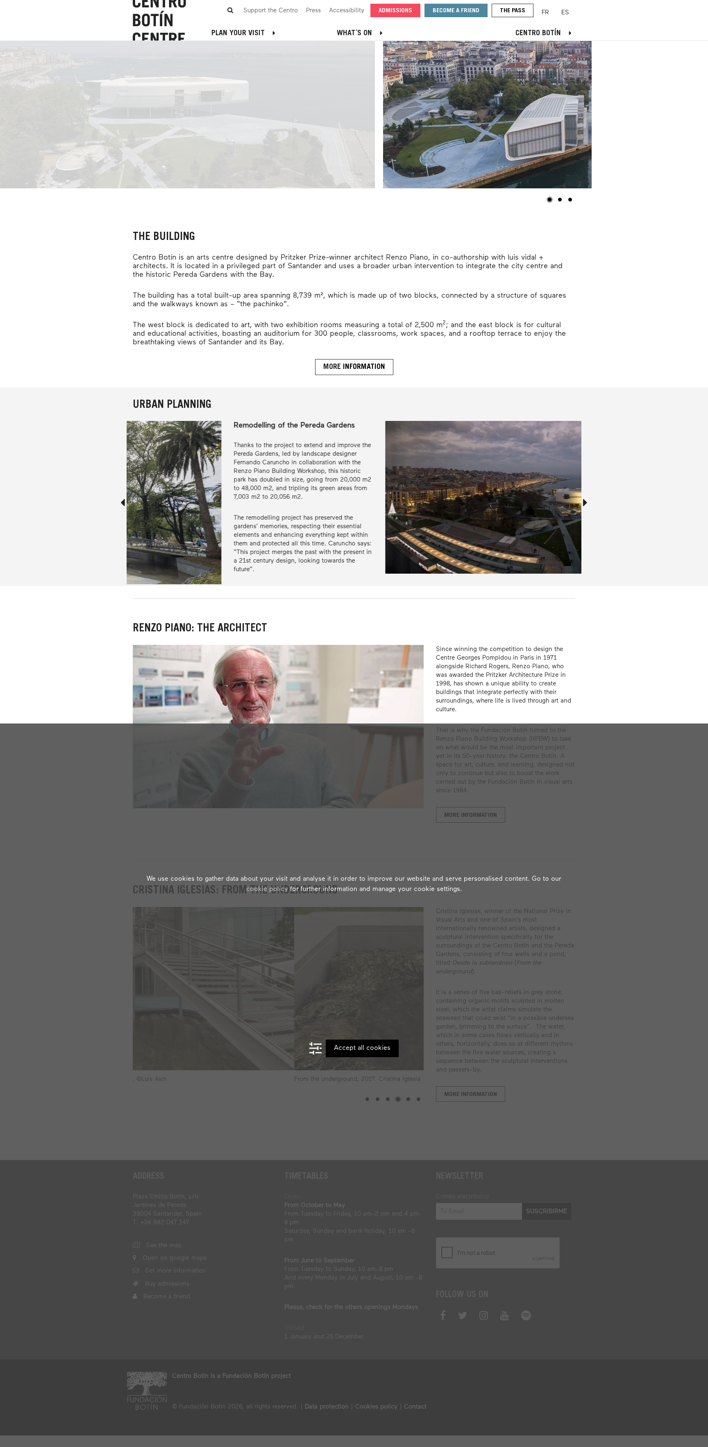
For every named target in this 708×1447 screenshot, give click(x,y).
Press (313, 10)
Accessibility (346, 10)
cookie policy (267, 889)
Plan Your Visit (238, 33)
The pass (512, 11)
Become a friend (456, 11)
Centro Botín (538, 33)
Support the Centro (270, 10)
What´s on (354, 33)
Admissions (395, 11)
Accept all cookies (362, 1048)
